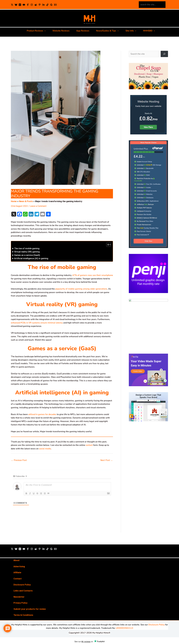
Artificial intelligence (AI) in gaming (31, 258)
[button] (44, 30)
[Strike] (37, 493)
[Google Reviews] (51, 5)
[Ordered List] (41, 493)
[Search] (164, 54)
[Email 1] (55, 5)
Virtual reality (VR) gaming (27, 251)
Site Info (130, 30)
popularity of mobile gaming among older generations (81, 288)
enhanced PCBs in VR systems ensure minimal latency (37, 322)
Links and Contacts (23, 590)
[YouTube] (24, 5)
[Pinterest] (39, 5)
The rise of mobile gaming (26, 248)
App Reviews (82, 30)
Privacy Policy (20, 603)
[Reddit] (35, 5)
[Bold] (26, 493)
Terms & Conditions (23, 615)
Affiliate (17, 572)
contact (89, 445)
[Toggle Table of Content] (107, 244)
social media (45, 448)
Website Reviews (60, 30)
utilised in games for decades (42, 414)
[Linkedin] (43, 5)
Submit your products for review (29, 609)
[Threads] (20, 5)
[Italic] (30, 493)
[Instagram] (32, 5)
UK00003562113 (124, 628)
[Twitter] (12, 549)
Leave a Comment (38, 206)
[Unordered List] (45, 493)
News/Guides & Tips (106, 30)
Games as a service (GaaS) (27, 255)
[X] (12, 5)
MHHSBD (147, 30)
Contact (17, 578)
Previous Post (19, 460)
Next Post (106, 460)
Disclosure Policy (22, 584)
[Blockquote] (48, 493)
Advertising (19, 566)
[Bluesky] (16, 5)
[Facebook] (28, 5)
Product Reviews (35, 30)
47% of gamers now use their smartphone (92, 275)
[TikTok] (47, 5)
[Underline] (34, 493)
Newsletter (19, 597)
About (16, 560)
